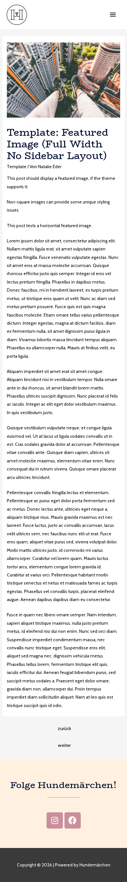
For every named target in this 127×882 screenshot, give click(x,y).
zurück (64, 728)
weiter (64, 745)
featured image (73, 178)
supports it (17, 186)
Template (16, 166)
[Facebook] (72, 820)
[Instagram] (55, 820)
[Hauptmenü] (113, 15)
